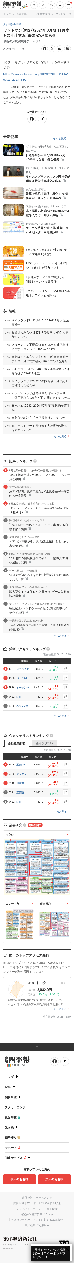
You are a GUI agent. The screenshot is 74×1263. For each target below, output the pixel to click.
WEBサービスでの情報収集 (44, 1203)
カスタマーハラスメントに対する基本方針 (37, 1220)
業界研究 (11, 1117)
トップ (7, 14)
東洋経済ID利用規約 (37, 1225)
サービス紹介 (44, 1197)
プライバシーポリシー (30, 1209)
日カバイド (22, 669)
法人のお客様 (54, 1179)
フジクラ (21, 774)
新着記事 (21, 14)
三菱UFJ (21, 764)
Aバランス (22, 706)
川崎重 (20, 783)
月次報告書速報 (41, 14)
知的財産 (52, 1209)
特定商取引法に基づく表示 (37, 1214)
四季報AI (11, 1137)
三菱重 (20, 792)
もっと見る (60, 138)
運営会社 (27, 1197)
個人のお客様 (19, 1179)
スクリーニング (15, 1107)
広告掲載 (18, 1203)
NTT (18, 696)
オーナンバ (22, 687)
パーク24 (21, 678)
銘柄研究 (11, 1097)
